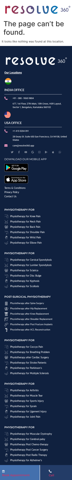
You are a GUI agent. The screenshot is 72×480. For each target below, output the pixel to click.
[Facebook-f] (19, 152)
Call (51, 475)
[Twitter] (12, 152)
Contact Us (10, 196)
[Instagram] (39, 152)
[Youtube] (25, 152)
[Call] (50, 471)
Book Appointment (16, 475)
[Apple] (53, 152)
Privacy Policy (11, 192)
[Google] (32, 152)
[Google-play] (46, 152)
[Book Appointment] (3, 471)
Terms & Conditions (15, 188)
